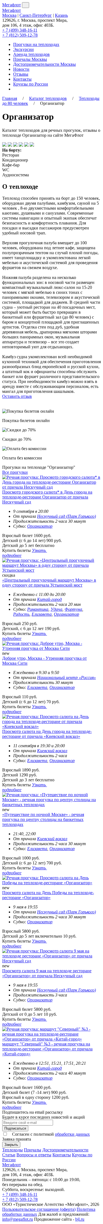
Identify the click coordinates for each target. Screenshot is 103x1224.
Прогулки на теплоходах (36, 44)
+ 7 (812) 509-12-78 (20, 35)
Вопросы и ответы (33, 1154)
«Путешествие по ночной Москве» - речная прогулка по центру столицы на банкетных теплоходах (43, 819)
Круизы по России (30, 84)
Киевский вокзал (52, 750)
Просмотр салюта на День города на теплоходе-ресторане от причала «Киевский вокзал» (47, 734)
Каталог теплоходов (48, 98)
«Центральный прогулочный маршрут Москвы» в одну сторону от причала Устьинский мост (49, 582)
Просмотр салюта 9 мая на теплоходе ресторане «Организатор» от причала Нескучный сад (46, 973)
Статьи (8, 1154)
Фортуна (73, 609)
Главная (9, 98)
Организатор (39, 526)
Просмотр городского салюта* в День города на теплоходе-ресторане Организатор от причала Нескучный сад (47, 497)
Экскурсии (23, 49)
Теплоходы (12, 1150)
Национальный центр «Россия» (66, 677)
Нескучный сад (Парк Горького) (66, 516)
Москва (9, 15)
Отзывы (20, 74)
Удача (56, 609)
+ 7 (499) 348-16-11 (19, 30)
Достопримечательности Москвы (44, 64)
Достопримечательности (65, 1150)
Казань (61, 15)
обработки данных (72, 1134)
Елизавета (42, 614)
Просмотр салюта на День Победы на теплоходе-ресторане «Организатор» (48, 895)
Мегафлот (11, 4)
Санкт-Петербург (36, 15)
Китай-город (49, 599)
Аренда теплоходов (31, 54)
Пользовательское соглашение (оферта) (39, 1209)
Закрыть (11, 1145)
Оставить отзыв (17, 396)
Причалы (32, 1150)
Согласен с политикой (50, 1134)
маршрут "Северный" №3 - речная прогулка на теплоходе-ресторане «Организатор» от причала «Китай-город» (47, 1049)
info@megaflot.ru (17, 1219)
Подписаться (15, 1128)
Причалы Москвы (30, 59)
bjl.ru (79, 1219)
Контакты (22, 79)
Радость (21, 614)
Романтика (37, 609)
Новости (21, 69)
